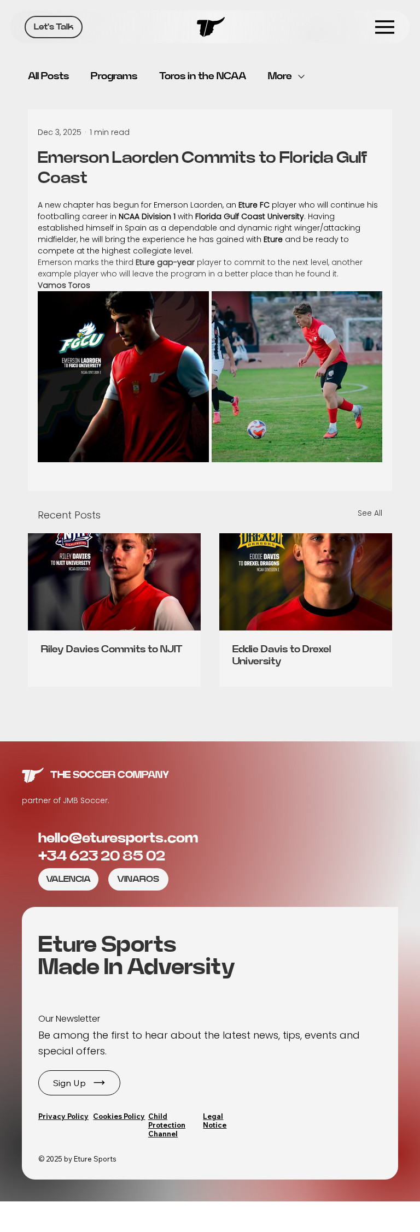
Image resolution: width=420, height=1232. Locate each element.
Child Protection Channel (166, 1125)
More (280, 76)
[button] (79, 1082)
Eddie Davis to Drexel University (281, 656)
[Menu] (385, 27)
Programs (114, 76)
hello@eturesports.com (118, 838)
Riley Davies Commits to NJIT (112, 650)
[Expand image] (123, 376)
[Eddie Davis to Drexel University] (305, 581)
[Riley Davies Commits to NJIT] (114, 581)
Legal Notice (214, 1120)
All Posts (48, 76)
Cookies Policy (119, 1116)
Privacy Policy (63, 1116)
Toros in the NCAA (202, 76)
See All (370, 513)
